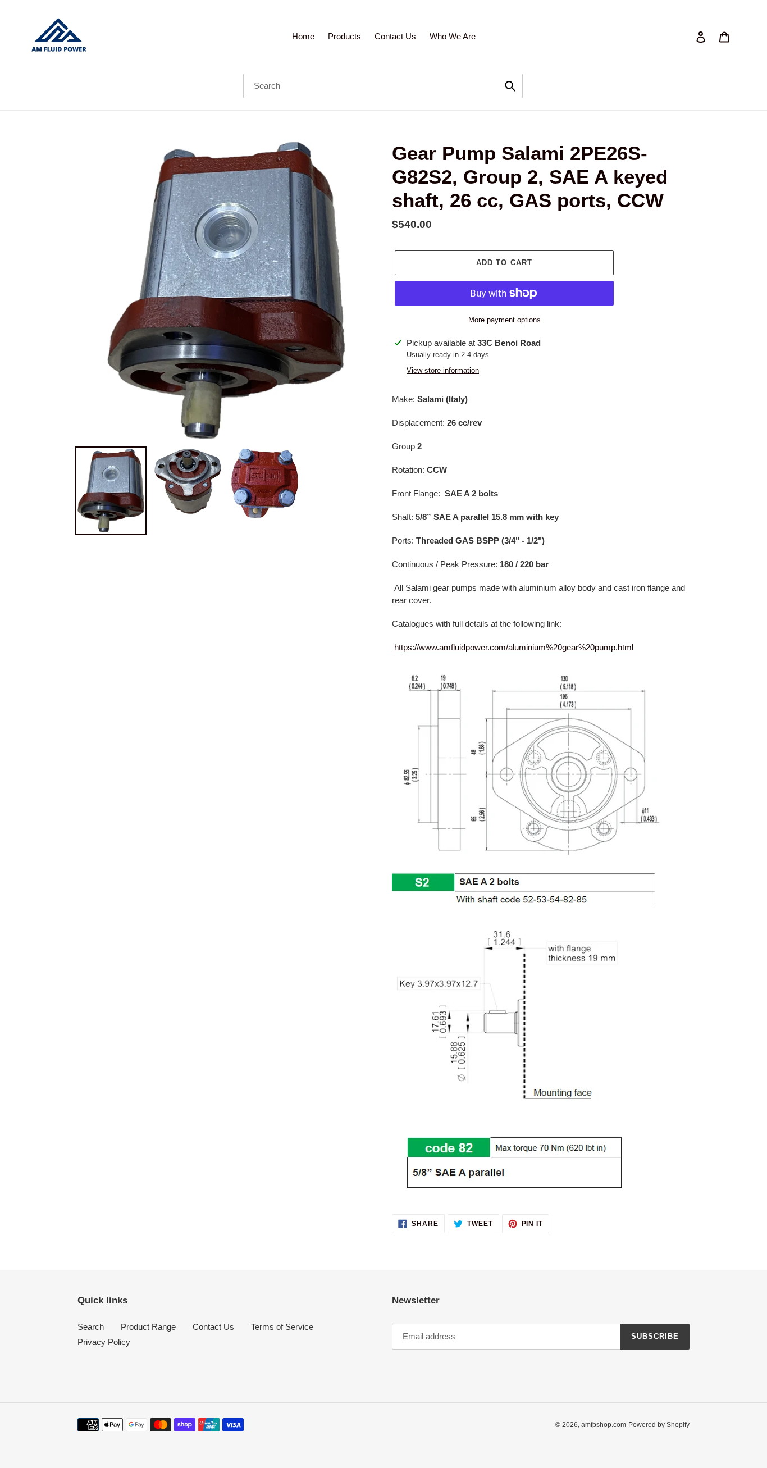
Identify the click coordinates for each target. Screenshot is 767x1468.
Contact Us (213, 1327)
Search (90, 1327)
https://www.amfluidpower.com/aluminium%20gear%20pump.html (512, 647)
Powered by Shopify (659, 1425)
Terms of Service (282, 1327)
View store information (443, 370)
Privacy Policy (103, 1342)
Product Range (148, 1327)
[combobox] (383, 86)
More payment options (504, 320)
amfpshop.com (603, 1425)
